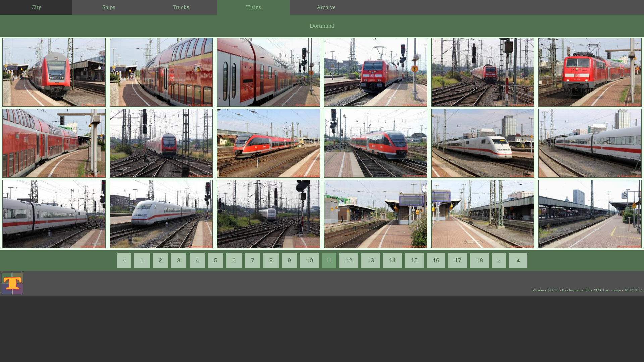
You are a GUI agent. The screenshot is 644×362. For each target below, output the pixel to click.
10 (309, 260)
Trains (253, 7)
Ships (108, 7)
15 (414, 260)
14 (392, 260)
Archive (326, 7)
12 (348, 260)
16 (436, 260)
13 (370, 260)
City (36, 7)
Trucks (181, 7)
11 (329, 260)
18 (479, 260)
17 (457, 260)
